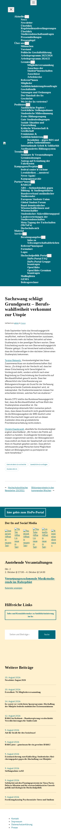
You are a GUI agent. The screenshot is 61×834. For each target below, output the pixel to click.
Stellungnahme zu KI (14, 771)
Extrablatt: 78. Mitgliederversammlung (23, 692)
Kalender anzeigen (13, 588)
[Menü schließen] (11, 9)
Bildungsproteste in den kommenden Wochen (42, 489)
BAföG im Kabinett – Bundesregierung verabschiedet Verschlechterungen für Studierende (29, 719)
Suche (47, 634)
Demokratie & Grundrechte (16, 464)
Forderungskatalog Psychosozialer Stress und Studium (29, 800)
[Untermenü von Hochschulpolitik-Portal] (49, 255)
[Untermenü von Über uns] (27, 43)
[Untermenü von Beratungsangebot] (43, 237)
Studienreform (12, 469)
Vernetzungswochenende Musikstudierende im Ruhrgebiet (30, 580)
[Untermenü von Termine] (26, 152)
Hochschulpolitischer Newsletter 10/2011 (16, 489)
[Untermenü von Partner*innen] (32, 182)
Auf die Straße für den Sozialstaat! (20, 733)
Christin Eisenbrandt (14, 429)
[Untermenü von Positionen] (28, 104)
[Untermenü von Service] (24, 234)
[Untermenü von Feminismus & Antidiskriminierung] (45, 137)
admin (16, 323)
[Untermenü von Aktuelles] (27, 16)
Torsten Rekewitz (13, 360)
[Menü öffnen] (33, 2)
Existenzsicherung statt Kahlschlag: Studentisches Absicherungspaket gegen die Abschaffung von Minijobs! (29, 758)
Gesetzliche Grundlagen (38, 464)
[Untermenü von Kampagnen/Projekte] (40, 166)
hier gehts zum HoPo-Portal (25, 512)
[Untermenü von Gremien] (32, 62)
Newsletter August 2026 (15, 680)
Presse (23, 323)
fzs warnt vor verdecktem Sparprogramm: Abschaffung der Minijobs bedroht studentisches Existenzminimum (30, 705)
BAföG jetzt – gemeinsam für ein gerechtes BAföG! (27, 745)
